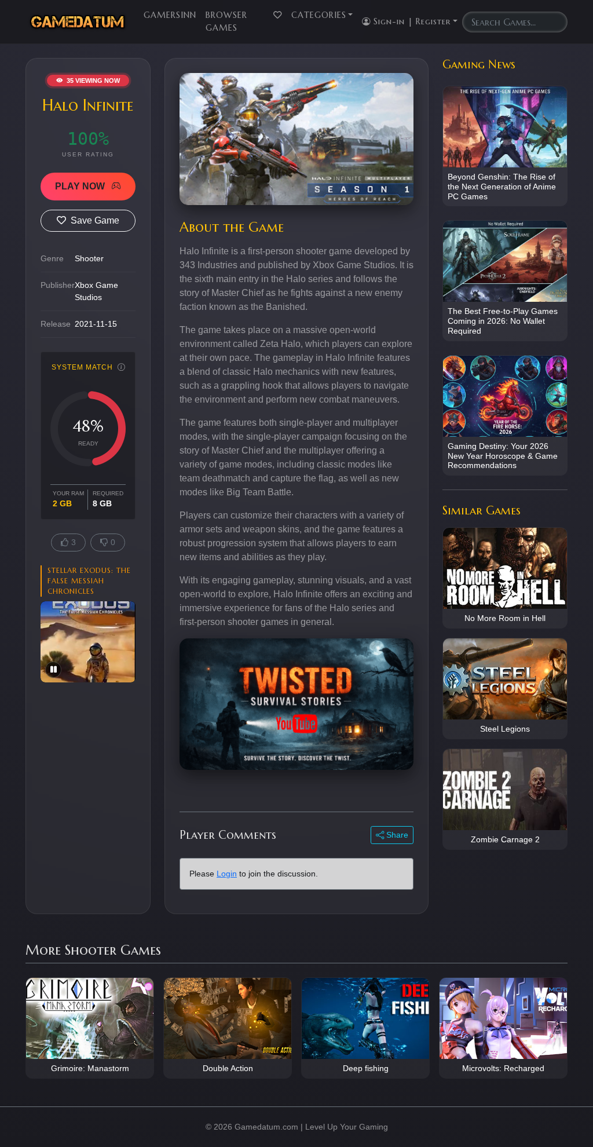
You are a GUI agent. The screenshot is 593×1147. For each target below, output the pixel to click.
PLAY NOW (81, 186)
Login (227, 873)
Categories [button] (318, 15)
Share (396, 834)
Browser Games (226, 21)
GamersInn (170, 15)
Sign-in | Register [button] (411, 21)
